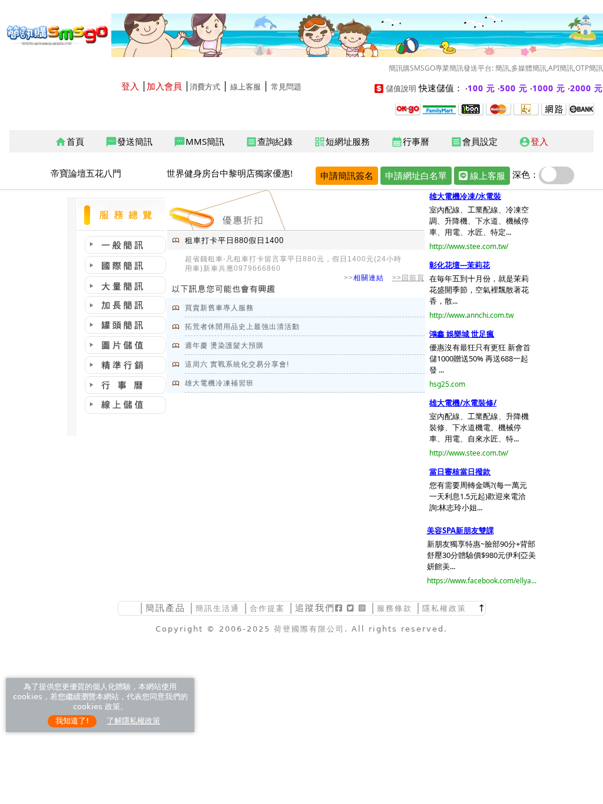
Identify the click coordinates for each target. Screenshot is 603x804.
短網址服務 (342, 141)
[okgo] (407, 108)
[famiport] (439, 108)
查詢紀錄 (269, 141)
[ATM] (526, 108)
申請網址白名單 (416, 175)
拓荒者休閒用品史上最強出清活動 (242, 327)
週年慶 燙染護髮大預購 (224, 345)
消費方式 (205, 86)
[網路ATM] (553, 108)
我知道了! (72, 720)
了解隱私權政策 (133, 720)
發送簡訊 (129, 141)
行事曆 (410, 141)
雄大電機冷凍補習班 (219, 383)
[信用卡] (498, 108)
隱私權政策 (444, 608)
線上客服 (245, 86)
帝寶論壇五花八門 (86, 173)
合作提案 (267, 608)
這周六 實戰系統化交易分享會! (237, 364)
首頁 (69, 141)
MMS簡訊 (199, 141)
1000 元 (548, 88)
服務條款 (394, 608)
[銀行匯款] (581, 108)
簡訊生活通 (218, 608)
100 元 (481, 88)
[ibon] (470, 108)
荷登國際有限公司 (309, 628)
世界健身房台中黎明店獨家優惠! (230, 173)
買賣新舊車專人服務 (219, 308)
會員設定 (474, 141)
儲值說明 (401, 88)
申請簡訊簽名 (346, 175)
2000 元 (586, 88)
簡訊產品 (165, 608)
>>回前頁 (408, 278)
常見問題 (286, 86)
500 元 (514, 88)
